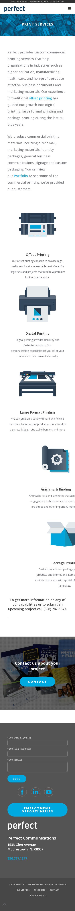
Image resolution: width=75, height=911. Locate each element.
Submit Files (23, 890)
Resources (39, 890)
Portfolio (21, 176)
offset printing (40, 98)
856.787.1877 (17, 858)
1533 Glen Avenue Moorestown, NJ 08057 (29, 1)
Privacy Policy (38, 895)
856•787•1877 (58, 1)
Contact (54, 890)
